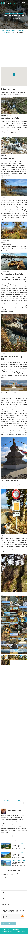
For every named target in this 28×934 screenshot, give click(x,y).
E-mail (3, 898)
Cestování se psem (10, 13)
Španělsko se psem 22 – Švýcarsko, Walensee (18, 846)
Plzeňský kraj (19, 13)
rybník (18, 800)
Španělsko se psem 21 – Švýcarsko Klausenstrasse (19, 855)
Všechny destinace (10, 30)
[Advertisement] (14, 51)
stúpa (23, 800)
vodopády (12, 803)
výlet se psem (19, 803)
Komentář (4, 878)
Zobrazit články (6, 836)
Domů (2, 30)
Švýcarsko (23, 843)
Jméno (3, 892)
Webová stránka (5, 904)
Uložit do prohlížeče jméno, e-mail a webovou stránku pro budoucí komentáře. (13, 911)
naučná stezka (5, 800)
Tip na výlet (4, 803)
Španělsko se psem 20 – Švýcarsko (18, 863)
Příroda (13, 800)
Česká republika (20, 30)
